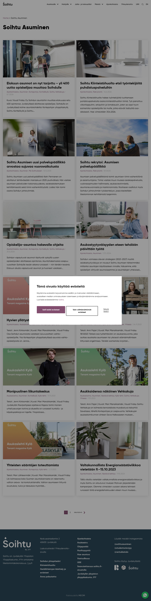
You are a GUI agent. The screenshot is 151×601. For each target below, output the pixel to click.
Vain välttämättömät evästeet (82, 311)
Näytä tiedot (106, 310)
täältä (61, 300)
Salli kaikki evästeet (51, 310)
